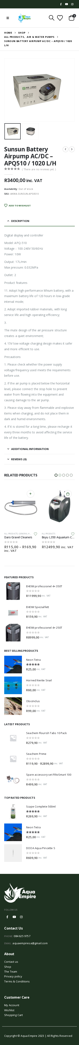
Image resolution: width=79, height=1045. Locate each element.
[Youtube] (66, 4)
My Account (11, 1001)
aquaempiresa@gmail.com (29, 939)
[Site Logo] (24, 17)
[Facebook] (60, 4)
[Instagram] (72, 4)
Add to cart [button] (30, 494)
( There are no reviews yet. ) (39, 169)
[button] (7, 17)
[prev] (65, 149)
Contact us (11, 958)
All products (11, 533)
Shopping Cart (13, 1011)
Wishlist (9, 1006)
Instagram (21, 913)
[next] (72, 149)
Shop (7, 963)
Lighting (61, 533)
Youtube (14, 913)
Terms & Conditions (17, 978)
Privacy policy (13, 973)
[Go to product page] (21, 508)
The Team (10, 968)
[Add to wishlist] (35, 533)
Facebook (7, 913)
